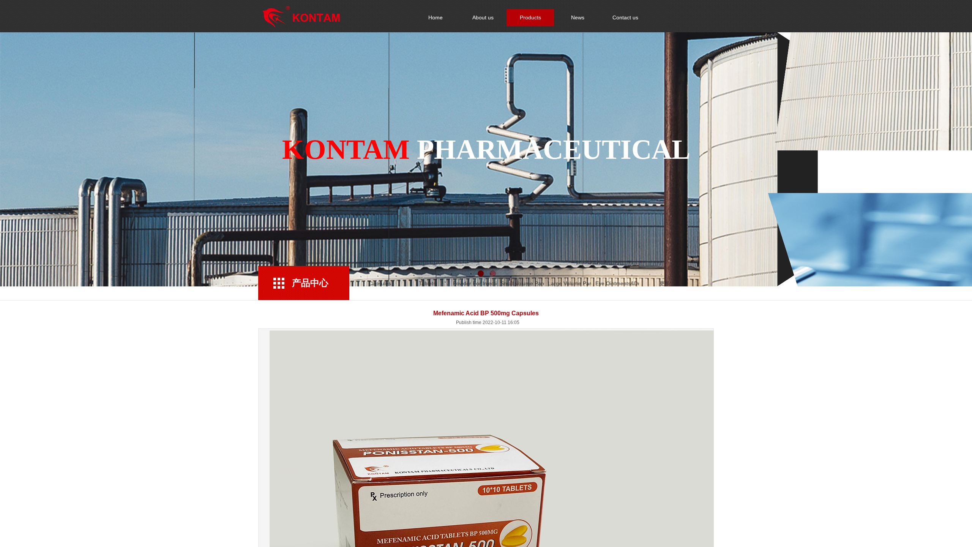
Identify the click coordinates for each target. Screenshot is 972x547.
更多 (665, 283)
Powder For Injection (475, 283)
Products (530, 17)
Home (435, 17)
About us (483, 17)
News (577, 17)
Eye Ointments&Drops (617, 283)
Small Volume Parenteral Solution (522, 283)
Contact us (625, 17)
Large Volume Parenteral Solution (570, 283)
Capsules (380, 283)
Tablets (427, 283)
